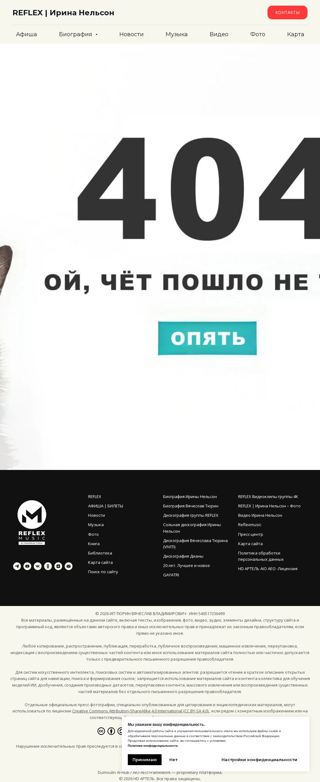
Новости (131, 34)
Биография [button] (76, 34)
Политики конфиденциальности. (153, 745)
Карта (295, 34)
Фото (257, 34)
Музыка (177, 34)
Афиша (26, 34)
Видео (219, 34)
